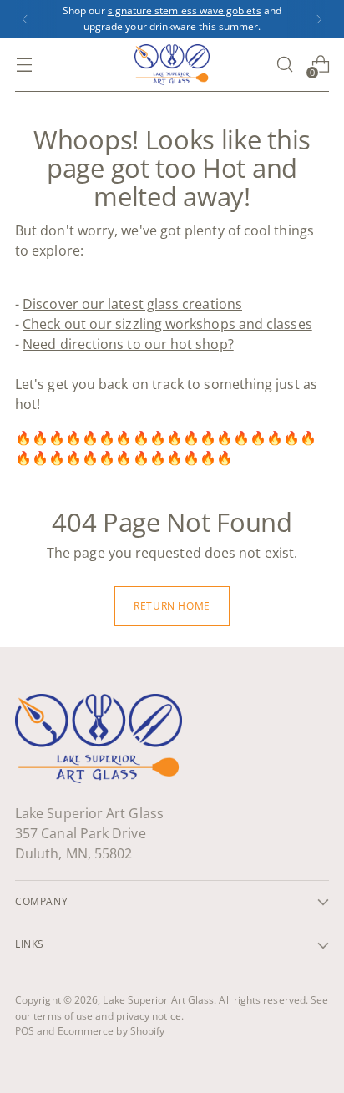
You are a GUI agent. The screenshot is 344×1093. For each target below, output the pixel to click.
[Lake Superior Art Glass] (172, 64)
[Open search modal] (284, 65)
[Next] (319, 19)
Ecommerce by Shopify (111, 1031)
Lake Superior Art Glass (158, 1000)
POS (24, 1031)
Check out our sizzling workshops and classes (167, 324)
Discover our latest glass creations (132, 304)
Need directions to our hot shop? (128, 344)
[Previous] (25, 19)
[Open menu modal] (24, 65)
